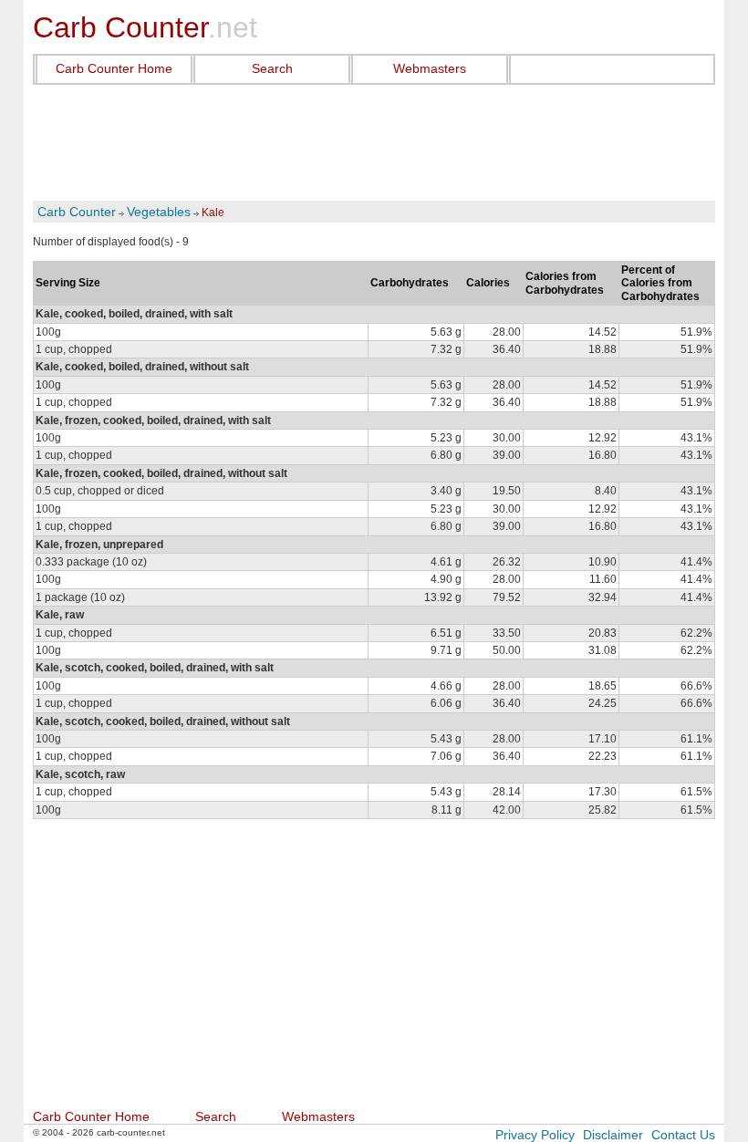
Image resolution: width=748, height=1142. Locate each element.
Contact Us (683, 1134)
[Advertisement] (374, 143)
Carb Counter (76, 211)
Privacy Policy (535, 1134)
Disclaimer (613, 1134)
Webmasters (429, 68)
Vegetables (159, 211)
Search (272, 68)
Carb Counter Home (114, 68)
